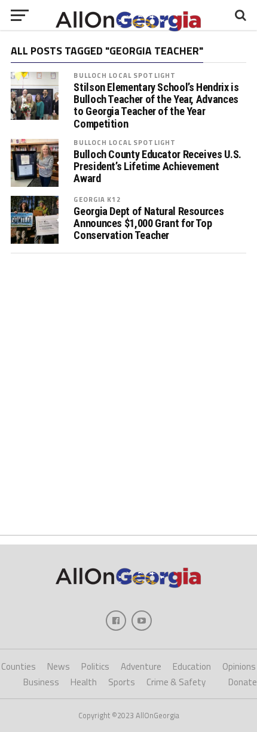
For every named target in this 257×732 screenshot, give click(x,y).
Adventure (141, 666)
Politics (95, 666)
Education (192, 666)
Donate (242, 682)
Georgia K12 (97, 199)
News (58, 666)
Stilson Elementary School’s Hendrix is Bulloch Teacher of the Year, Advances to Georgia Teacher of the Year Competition (156, 105)
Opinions (239, 666)
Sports (121, 682)
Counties (18, 666)
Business (41, 682)
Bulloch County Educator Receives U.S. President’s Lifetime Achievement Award (157, 166)
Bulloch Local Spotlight (125, 75)
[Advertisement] (128, 394)
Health (84, 682)
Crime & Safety (176, 682)
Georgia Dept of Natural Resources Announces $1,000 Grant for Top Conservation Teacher (149, 223)
